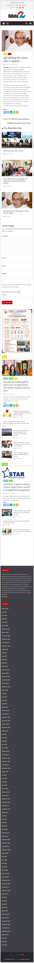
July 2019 (4, 897)
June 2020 (4, 860)
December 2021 (6, 799)
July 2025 (4, 653)
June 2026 (4, 615)
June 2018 (4, 941)
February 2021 (5, 833)
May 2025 (4, 659)
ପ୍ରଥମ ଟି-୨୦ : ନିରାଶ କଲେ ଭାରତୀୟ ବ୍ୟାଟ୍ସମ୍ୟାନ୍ (16, 119)
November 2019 (6, 884)
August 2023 (5, 731)
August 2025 (5, 649)
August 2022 (5, 771)
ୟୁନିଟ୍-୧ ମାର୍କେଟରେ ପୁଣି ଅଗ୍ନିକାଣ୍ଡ (18, 5)
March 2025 (5, 666)
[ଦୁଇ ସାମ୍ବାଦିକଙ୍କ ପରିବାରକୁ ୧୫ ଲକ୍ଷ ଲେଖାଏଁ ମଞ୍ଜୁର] (17, 193)
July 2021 (4, 816)
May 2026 (4, 619)
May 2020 (4, 863)
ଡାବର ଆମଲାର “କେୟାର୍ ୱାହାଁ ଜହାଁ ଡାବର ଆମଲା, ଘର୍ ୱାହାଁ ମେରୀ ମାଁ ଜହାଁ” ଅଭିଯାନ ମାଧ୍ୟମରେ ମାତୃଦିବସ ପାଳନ (16, 386)
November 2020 (6, 843)
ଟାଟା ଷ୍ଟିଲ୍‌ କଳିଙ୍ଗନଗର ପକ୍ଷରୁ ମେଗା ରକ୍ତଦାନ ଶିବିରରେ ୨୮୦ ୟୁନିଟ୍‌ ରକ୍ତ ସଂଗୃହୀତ (16, 521)
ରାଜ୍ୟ (10, 54)
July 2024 (4, 693)
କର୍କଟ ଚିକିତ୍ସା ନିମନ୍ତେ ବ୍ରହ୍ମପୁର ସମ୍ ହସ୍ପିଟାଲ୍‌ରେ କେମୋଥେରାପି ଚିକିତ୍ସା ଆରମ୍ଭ (15, 181)
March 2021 (5, 829)
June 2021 (4, 819)
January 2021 (5, 836)
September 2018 (6, 931)
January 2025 (5, 673)
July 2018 (4, 938)
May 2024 (4, 700)
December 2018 (6, 921)
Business (5, 378)
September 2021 (6, 809)
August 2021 (5, 812)
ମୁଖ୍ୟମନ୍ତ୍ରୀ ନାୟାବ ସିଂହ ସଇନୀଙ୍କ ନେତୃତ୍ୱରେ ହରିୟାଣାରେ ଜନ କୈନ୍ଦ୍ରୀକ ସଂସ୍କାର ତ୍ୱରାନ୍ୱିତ (22, 413)
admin (16, 64)
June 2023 (4, 737)
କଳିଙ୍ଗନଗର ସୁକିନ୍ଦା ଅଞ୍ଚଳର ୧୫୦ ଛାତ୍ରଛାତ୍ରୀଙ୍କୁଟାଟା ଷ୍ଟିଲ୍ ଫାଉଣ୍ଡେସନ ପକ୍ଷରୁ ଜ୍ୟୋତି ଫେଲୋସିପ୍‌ (21, 433)
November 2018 (6, 924)
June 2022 (4, 778)
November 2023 (6, 720)
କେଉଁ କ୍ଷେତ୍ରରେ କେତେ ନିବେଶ (13, 151)
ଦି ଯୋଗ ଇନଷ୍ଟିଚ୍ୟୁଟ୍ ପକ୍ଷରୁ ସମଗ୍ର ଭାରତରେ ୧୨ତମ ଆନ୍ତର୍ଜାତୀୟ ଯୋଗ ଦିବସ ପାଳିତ (21, 512)
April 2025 (4, 663)
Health (10, 378)
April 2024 (4, 703)
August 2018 (5, 934)
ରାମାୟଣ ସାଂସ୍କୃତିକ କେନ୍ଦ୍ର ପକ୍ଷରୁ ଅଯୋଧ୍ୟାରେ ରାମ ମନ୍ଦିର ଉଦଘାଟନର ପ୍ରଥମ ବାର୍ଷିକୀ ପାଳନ (21, 444)
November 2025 (6, 639)
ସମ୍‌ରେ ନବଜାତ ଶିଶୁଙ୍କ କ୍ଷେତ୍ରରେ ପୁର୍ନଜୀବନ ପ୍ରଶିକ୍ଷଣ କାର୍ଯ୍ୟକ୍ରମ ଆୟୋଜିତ (21, 454)
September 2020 (6, 850)
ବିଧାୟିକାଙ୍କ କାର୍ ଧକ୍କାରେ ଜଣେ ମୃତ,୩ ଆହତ (18, 123)
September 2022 (6, 768)
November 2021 (6, 802)
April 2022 (4, 785)
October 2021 (5, 805)
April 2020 (4, 867)
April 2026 (4, 622)
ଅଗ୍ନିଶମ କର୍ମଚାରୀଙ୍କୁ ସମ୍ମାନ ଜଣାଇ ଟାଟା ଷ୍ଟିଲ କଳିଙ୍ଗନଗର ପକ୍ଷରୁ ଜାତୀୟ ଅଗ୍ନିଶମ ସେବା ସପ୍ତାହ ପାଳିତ (16, 422)
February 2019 (5, 914)
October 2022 (5, 765)
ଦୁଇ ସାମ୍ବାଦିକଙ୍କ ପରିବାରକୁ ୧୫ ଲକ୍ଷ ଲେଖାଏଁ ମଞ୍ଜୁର (15, 212)
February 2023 (5, 751)
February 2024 (5, 710)
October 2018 (5, 928)
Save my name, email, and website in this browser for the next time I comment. (16, 286)
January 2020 (5, 877)
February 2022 (5, 792)
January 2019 (5, 917)
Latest (5, 54)
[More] (17, 112)
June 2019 (4, 900)
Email (4, 266)
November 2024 (6, 680)
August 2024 (5, 690)
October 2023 (5, 724)
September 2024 (6, 686)
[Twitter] (8, 112)
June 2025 (4, 656)
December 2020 (6, 839)
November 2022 (6, 761)
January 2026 (5, 632)
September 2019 (6, 890)
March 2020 (5, 870)
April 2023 (4, 744)
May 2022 (4, 782)
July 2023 (4, 734)
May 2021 (4, 822)
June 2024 (4, 697)
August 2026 (5, 608)
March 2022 (5, 788)
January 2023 (5, 754)
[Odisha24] (4, 23)
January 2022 (5, 795)
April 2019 (4, 907)
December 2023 (6, 717)
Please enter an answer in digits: (11, 292)
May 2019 (4, 904)
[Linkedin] (11, 112)
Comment (5, 236)
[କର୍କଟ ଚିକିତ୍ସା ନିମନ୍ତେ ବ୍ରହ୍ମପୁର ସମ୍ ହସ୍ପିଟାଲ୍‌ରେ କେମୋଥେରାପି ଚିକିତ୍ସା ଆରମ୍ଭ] (17, 161)
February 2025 (5, 670)
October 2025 (5, 642)
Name (4, 258)
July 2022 (4, 775)
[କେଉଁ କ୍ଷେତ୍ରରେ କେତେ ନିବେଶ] (17, 133)
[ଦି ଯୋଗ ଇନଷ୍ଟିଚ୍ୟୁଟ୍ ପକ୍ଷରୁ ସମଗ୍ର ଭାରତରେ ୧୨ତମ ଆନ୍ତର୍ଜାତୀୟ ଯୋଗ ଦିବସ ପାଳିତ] (7, 513)
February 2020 (5, 873)
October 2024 (5, 683)
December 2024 (6, 676)
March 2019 (5, 911)
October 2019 (5, 887)
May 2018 (4, 945)
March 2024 (5, 707)
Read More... (5, 596)
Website (4, 274)
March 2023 (5, 748)
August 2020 (5, 853)
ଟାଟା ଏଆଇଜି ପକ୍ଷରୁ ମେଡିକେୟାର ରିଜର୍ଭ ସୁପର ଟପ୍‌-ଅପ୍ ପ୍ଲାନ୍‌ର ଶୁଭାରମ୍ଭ (22, 530)
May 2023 (4, 741)
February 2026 (5, 629)
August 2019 (5, 894)
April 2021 (4, 826)
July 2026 (4, 612)
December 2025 (6, 636)
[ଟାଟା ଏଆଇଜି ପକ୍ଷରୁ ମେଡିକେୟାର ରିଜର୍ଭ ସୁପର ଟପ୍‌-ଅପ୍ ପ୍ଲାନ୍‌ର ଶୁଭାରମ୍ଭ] (7, 532)
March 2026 (5, 625)
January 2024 (5, 714)
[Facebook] (4, 112)
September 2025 (6, 646)
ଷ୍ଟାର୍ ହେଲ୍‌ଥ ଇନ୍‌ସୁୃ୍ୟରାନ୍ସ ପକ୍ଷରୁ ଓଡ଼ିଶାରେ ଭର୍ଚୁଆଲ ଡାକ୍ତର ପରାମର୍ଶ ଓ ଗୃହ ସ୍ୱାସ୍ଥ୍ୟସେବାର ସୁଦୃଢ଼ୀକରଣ (16, 487)
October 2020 (5, 846)
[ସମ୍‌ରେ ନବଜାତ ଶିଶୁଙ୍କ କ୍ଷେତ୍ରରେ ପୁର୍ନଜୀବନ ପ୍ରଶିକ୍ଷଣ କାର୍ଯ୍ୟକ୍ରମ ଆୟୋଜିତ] (7, 455)
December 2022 (6, 758)
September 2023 (6, 727)
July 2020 (4, 856)
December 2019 (6, 880)
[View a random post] (30, 23)
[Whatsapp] (14, 112)
